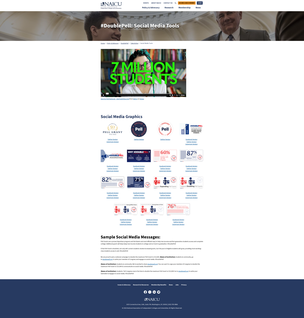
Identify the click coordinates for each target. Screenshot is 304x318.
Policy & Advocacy (151, 7)
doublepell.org (108, 259)
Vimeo (142, 99)
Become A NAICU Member (187, 3)
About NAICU (156, 3)
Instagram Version (113, 142)
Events (146, 3)
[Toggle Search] (175, 3)
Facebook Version (191, 139)
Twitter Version (113, 139)
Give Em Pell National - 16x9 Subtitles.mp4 (115, 99)
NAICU (135, 99)
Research (169, 7)
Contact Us (168, 3)
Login (200, 3)
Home (103, 43)
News (198, 7)
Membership (185, 7)
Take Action (134, 43)
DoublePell (124, 43)
